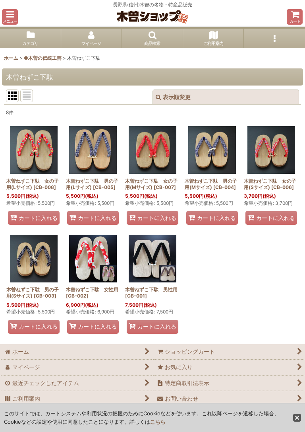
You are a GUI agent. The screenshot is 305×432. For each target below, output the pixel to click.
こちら (158, 421)
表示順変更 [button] (177, 96)
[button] (10, 17)
